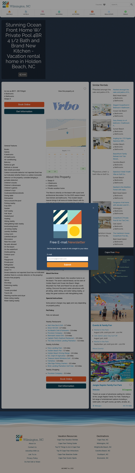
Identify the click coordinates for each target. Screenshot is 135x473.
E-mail (49, 254)
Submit (67, 264)
